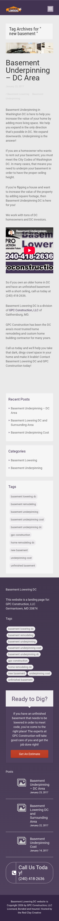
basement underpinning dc (26, 527)
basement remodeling (23, 504)
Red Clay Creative (31, 912)
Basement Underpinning (26, 468)
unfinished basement (23, 565)
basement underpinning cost (27, 519)
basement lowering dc (23, 496)
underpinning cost (21, 557)
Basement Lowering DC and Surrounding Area (39, 813)
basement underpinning (24, 511)
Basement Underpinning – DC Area (28, 70)
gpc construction (20, 534)
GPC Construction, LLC (24, 310)
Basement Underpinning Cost (30, 432)
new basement (19, 550)
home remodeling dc (22, 542)
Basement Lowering (18, 94)
